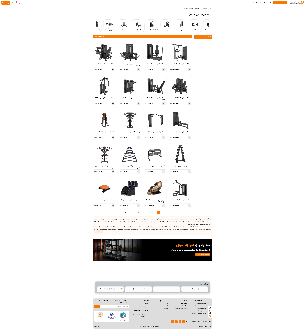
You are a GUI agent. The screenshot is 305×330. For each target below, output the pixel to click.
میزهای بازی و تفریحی (201, 311)
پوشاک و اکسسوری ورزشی (200, 306)
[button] (210, 28)
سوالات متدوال (183, 303)
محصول (205, 8)
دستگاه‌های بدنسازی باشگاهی (199, 313)
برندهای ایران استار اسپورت (181, 308)
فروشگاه (265, 3)
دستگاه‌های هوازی (202, 308)
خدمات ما (165, 311)
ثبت (97, 306)
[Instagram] (183, 321)
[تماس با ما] (11, 2)
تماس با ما (247, 3)
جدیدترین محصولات (201, 303)
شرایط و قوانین (97, 326)
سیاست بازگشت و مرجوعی (181, 306)
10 (129, 212)
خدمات (146, 303)
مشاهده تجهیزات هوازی (202, 254)
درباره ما (241, 3)
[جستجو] (18, 2)
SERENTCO (202, 326)
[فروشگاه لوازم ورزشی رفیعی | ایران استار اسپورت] (297, 3)
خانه (270, 3)
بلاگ (253, 3)
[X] (176, 321)
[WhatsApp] (180, 321)
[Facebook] (172, 321)
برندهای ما (258, 3)
